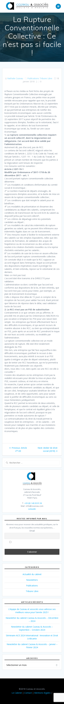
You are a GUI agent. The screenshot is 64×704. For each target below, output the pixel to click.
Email (32, 530)
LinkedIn (32, 509)
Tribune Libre (46, 78)
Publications (33, 78)
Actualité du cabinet (32, 574)
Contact (28, 692)
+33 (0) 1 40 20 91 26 (33, 503)
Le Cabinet (17, 692)
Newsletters (32, 579)
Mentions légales (42, 692)
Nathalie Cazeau (15, 78)
